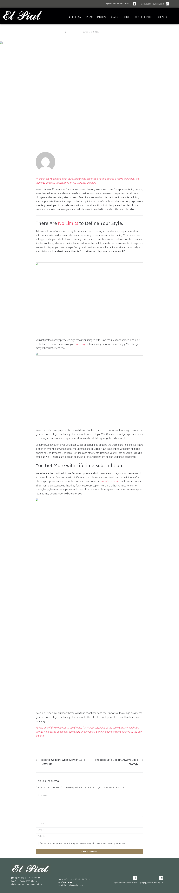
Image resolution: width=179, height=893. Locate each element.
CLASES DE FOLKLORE (121, 17)
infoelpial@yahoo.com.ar (75, 885)
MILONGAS (101, 17)
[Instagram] (167, 3)
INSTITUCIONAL (75, 17)
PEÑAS (89, 17)
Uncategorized (73, 32)
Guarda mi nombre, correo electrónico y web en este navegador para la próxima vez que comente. (83, 843)
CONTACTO (162, 17)
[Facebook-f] (134, 3)
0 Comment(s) (107, 32)
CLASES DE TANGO (143, 17)
